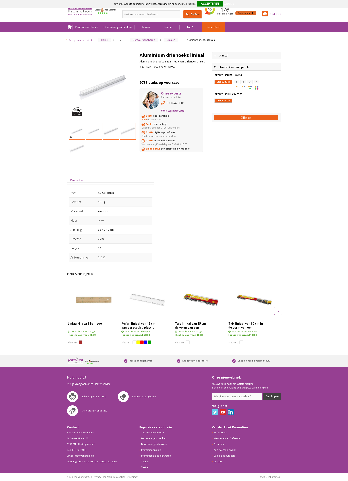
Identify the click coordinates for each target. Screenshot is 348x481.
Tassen (145, 27)
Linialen (171, 39)
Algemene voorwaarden (79, 476)
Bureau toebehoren (144, 39)
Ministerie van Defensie (227, 438)
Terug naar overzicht (80, 40)
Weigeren (229, 3)
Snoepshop (213, 27)
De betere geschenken (153, 438)
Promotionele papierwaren (156, 455)
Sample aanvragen (224, 455)
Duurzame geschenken (117, 27)
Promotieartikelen (86, 27)
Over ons (219, 444)
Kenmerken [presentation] (77, 180)
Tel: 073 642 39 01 (76, 449)
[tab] (77, 180)
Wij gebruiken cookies (114, 476)
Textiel (168, 27)
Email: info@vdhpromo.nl (80, 455)
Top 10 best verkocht (152, 432)
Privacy (97, 476)
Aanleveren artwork (225, 449)
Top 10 (191, 27)
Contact (218, 461)
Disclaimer (132, 476)
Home (69, 27)
